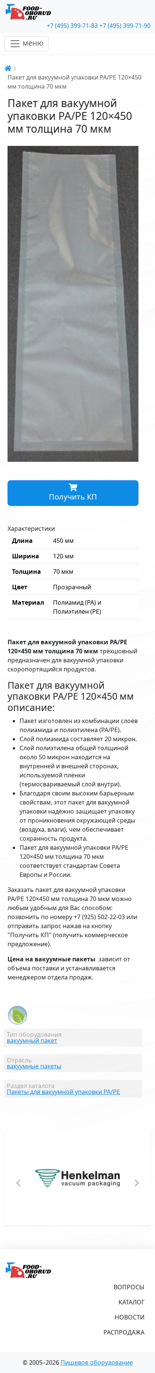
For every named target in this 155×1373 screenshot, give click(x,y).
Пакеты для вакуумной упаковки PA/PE (63, 1092)
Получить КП (73, 497)
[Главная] (77, 12)
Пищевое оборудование (97, 1362)
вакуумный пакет (32, 1040)
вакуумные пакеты (34, 1066)
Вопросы (129, 1287)
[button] (132, 153)
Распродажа (123, 1332)
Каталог (131, 1302)
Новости (129, 1317)
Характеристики (31, 528)
